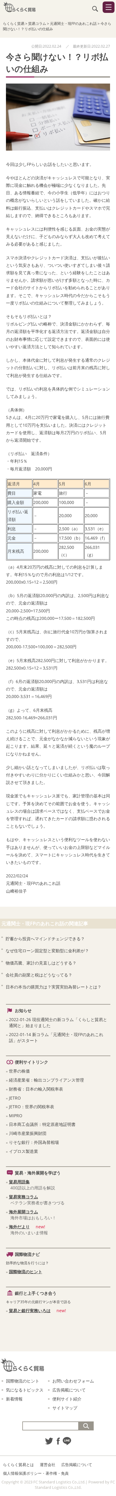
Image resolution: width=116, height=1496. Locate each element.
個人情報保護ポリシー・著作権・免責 (36, 1473)
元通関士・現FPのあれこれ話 (33, 883)
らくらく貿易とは (18, 1464)
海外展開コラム (23, 1212)
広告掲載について (69, 1390)
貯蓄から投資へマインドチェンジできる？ (45, 938)
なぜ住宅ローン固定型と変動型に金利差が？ (47, 950)
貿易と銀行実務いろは (30, 1310)
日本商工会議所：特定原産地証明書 (42, 1124)
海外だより (19, 1226)
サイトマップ (64, 1408)
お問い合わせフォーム (73, 1381)
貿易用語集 (19, 1182)
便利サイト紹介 (66, 1399)
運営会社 (47, 1464)
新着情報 (14, 1399)
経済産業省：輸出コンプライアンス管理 (46, 1080)
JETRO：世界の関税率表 (31, 1106)
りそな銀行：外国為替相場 (34, 1142)
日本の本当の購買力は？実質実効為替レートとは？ (53, 987)
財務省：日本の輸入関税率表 (36, 1089)
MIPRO (15, 1115)
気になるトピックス (24, 1390)
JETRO (15, 1098)
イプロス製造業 (23, 1151)
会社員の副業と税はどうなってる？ (39, 975)
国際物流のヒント (25, 1271)
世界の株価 (19, 1071)
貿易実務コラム (23, 1197)
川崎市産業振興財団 (27, 1133)
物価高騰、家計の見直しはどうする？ (41, 963)
